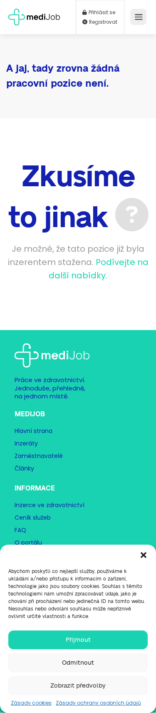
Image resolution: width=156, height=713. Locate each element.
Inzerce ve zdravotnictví (49, 505)
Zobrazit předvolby (78, 686)
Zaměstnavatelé (39, 456)
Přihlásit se (101, 12)
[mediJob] (34, 14)
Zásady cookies (31, 702)
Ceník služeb (33, 517)
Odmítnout (78, 663)
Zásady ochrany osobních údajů (98, 702)
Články (24, 468)
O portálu (28, 542)
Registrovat (102, 22)
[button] (143, 555)
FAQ (20, 530)
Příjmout (78, 640)
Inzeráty (26, 443)
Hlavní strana (33, 431)
